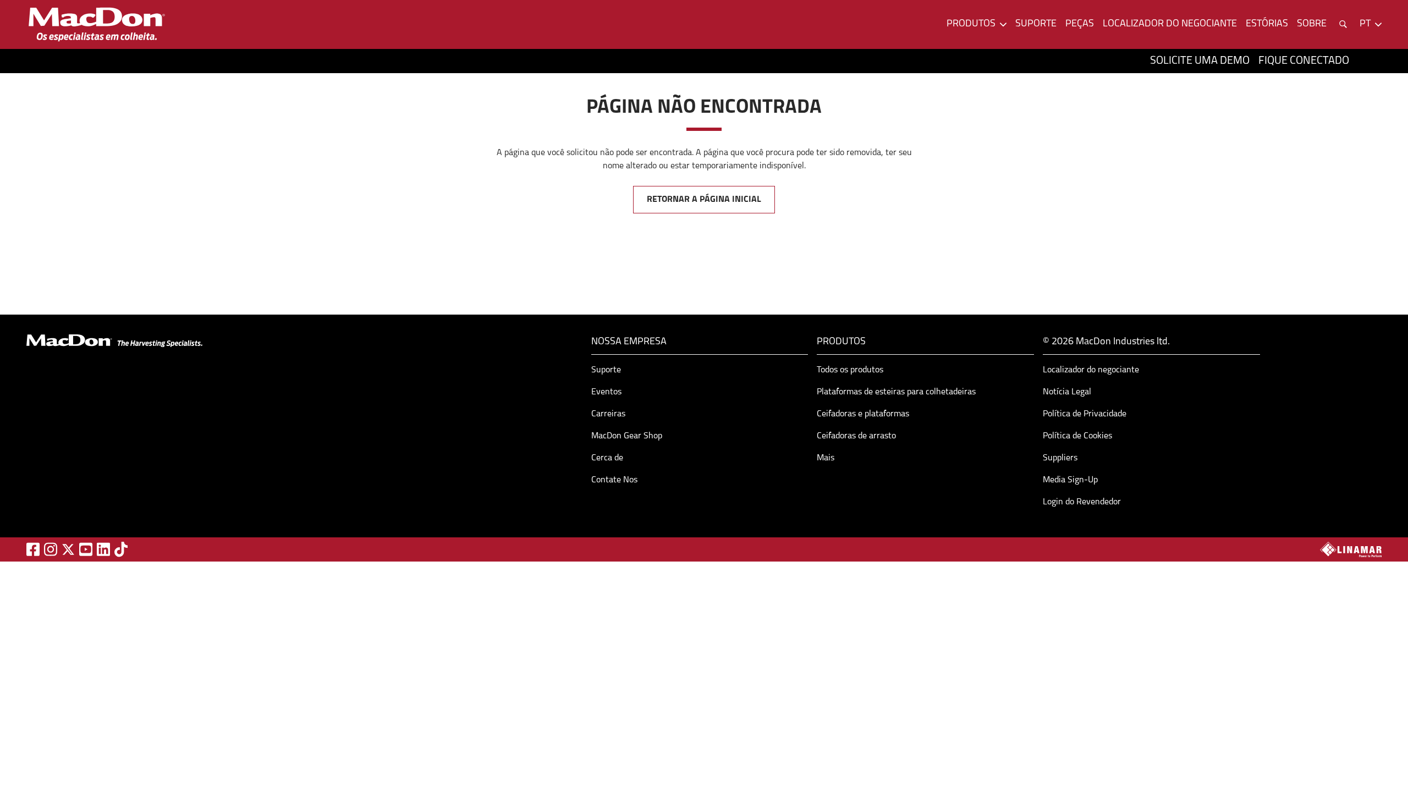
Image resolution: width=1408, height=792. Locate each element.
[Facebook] (33, 549)
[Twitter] (68, 549)
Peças (1079, 24)
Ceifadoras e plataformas (863, 414)
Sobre (1312, 24)
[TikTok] (121, 549)
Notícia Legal (1067, 392)
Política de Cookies (1077, 436)
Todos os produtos (850, 370)
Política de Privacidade (1084, 414)
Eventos (606, 392)
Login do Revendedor (1082, 502)
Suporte (1036, 24)
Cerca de (607, 458)
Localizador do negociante (1170, 24)
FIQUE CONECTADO (1303, 61)
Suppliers (1060, 458)
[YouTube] (85, 549)
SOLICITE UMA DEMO (1200, 61)
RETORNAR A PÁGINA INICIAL (704, 199)
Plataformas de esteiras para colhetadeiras (896, 392)
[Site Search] (1343, 24)
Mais (825, 458)
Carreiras (608, 414)
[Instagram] (50, 549)
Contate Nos (614, 480)
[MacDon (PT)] (96, 24)
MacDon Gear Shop (626, 436)
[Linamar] (1351, 549)
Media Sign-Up (1070, 480)
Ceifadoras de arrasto (856, 436)
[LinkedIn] (103, 549)
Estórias (1267, 24)
